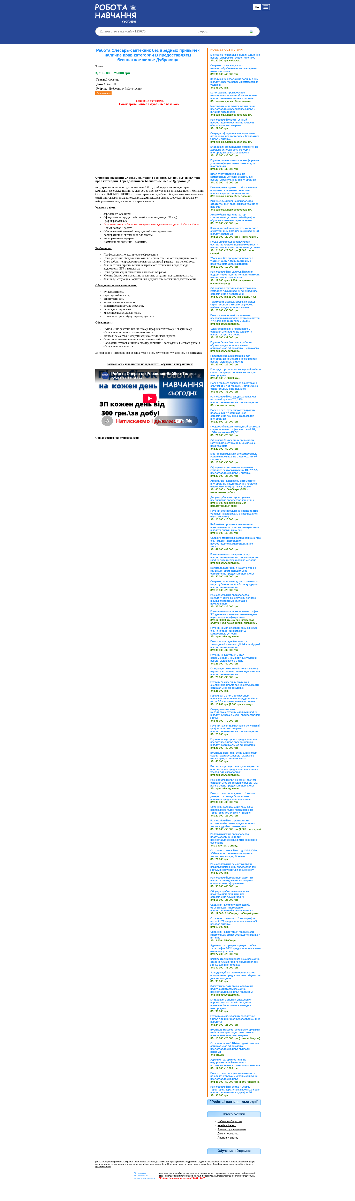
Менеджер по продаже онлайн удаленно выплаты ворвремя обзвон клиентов (235, 56)
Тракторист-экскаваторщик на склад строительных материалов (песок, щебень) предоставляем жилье (232, 304)
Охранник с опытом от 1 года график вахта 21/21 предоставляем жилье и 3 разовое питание (233, 921)
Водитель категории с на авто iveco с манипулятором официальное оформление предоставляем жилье (233, 571)
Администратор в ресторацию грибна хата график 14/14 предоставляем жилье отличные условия (235, 948)
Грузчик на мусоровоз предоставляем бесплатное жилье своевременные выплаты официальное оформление (233, 742)
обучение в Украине (144, 1161)
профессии (222, 1161)
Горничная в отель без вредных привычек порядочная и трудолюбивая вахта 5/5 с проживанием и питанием (234, 698)
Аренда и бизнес (228, 1137)
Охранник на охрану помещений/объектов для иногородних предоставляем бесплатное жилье (231, 907)
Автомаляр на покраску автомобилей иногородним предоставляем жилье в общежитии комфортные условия (233, 483)
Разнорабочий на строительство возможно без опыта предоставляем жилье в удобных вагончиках (232, 823)
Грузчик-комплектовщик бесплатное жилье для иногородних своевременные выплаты (235, 1019)
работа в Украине (104, 1161)
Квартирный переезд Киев (231, 1164)
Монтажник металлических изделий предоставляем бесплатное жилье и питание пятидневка (232, 109)
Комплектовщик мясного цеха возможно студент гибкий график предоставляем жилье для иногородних (234, 962)
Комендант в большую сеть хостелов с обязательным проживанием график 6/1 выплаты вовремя (234, 231)
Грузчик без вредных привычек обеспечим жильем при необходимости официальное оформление (234, 685)
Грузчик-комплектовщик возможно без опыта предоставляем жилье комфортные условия (233, 630)
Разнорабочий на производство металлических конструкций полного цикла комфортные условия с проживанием (233, 599)
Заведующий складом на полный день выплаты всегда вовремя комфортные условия (234, 82)
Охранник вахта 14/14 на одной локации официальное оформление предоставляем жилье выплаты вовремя (234, 1047)
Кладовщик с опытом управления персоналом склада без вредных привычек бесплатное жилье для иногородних (230, 1004)
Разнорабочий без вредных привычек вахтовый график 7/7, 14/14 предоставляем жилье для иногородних (235, 399)
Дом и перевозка (228, 1133)
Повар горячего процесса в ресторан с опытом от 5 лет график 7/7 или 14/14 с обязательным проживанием (234, 386)
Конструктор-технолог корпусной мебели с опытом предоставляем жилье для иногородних (235, 372)
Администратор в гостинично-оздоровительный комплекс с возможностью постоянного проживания (235, 1062)
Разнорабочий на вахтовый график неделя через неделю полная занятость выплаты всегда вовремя (235, 274)
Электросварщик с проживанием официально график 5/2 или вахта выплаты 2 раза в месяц (231, 331)
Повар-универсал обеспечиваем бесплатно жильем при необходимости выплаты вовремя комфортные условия (235, 244)
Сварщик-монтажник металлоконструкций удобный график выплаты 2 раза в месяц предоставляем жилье (235, 713)
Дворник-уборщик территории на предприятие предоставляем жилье (232, 499)
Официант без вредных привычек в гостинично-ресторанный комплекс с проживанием (233, 443)
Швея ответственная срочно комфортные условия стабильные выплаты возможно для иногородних (233, 177)
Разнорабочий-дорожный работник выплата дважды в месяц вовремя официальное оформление (231, 880)
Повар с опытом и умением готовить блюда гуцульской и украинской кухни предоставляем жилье (233, 1076)
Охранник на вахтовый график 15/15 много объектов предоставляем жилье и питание (235, 934)
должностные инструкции (242, 1161)
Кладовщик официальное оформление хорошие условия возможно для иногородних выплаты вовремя (234, 149)
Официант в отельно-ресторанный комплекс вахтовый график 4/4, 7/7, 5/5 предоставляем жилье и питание (234, 470)
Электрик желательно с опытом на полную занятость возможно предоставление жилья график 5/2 (231, 989)
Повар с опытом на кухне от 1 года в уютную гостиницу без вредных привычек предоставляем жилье (232, 796)
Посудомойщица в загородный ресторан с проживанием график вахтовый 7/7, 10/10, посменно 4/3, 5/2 (235, 429)
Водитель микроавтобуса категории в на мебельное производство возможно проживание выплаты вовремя (235, 1032)
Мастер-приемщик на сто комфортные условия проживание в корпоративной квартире (233, 456)
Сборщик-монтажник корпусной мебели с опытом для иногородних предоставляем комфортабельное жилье (235, 542)
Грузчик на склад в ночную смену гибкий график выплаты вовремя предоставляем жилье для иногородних (235, 728)
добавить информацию (168, 1161)
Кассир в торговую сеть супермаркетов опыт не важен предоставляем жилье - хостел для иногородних (234, 769)
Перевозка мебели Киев (205, 1164)
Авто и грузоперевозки (232, 1129)
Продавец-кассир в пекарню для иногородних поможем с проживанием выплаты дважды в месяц (233, 359)
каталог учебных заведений (109, 1164)
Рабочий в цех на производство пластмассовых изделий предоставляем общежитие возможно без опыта (233, 838)
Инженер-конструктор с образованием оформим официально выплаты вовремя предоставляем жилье (233, 190)
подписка (202, 1161)
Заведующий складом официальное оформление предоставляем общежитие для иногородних (235, 975)
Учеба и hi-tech (227, 1125)
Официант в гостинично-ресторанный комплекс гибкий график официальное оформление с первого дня (234, 291)
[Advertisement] (195, 10)
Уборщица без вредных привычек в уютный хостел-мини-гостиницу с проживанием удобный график (231, 261)
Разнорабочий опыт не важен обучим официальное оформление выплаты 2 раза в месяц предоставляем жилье (234, 782)
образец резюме (188, 1161)
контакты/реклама (134, 1164)
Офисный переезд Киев (179, 1164)
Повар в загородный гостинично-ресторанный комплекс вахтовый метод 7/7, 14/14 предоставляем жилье (235, 318)
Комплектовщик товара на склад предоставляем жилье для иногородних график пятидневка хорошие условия (235, 557)
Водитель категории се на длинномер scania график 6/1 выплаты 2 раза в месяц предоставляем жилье (233, 755)
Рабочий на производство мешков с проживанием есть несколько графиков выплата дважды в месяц (234, 527)
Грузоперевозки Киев (155, 1164)
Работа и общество (230, 1121)
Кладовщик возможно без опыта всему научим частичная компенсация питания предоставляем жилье (235, 671)
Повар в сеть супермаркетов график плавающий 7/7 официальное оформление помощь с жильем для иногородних (232, 414)
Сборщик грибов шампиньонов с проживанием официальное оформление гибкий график (230, 894)
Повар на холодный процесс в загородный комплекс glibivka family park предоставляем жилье (235, 644)
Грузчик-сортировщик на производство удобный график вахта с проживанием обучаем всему (234, 513)
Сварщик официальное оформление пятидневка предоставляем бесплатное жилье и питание (234, 136)
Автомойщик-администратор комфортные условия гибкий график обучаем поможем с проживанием (232, 217)
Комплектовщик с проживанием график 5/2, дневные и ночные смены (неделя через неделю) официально (234, 614)
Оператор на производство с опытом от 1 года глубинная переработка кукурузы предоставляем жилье (235, 584)
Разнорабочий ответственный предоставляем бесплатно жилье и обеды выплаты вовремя (232, 122)
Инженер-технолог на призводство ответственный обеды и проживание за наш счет (234, 204)
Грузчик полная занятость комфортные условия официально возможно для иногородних (234, 163)
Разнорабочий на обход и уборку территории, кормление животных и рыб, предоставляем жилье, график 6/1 (235, 1089)
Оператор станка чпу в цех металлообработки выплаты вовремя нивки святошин (233, 68)
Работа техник (133, 88)
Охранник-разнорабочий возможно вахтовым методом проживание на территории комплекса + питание (231, 810)
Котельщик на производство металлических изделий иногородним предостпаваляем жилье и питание (233, 95)
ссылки (212, 1161)
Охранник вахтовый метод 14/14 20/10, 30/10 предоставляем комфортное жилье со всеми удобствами (233, 853)
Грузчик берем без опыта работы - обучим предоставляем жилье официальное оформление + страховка (234, 345)
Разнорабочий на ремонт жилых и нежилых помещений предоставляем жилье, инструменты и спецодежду (233, 867)
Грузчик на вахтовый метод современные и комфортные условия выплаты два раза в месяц (233, 658)
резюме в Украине (123, 1161)
